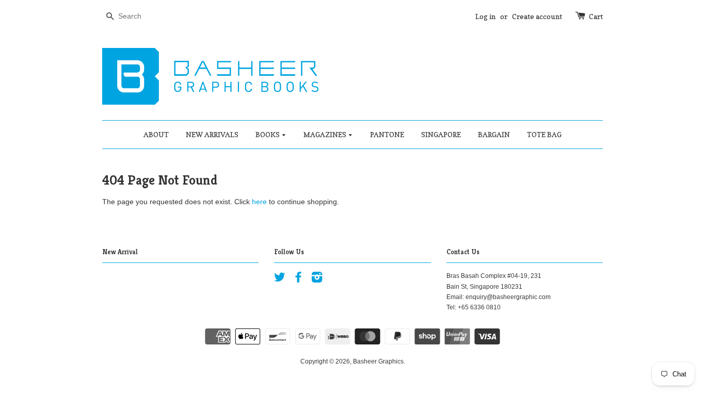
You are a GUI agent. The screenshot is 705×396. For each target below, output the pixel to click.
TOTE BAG (544, 134)
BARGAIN (494, 134)
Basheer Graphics (378, 361)
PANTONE (387, 134)
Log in (485, 16)
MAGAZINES (325, 134)
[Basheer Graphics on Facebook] (298, 279)
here (259, 201)
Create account (537, 16)
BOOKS (268, 134)
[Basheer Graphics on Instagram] (317, 279)
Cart (596, 16)
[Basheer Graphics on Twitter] (279, 279)
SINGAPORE (441, 134)
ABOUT (156, 134)
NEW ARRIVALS (212, 134)
